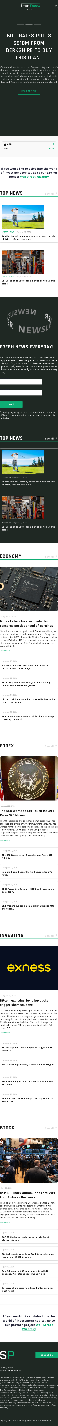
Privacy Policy (7, 1367)
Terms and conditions (10, 1370)
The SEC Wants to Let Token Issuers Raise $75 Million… (27, 813)
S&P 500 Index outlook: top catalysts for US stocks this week (27, 1195)
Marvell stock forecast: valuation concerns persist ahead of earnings (26, 623)
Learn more (5, 650)
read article (29, 86)
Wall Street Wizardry (34, 177)
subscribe (47, 1355)
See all (50, 193)
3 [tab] (37, 24)
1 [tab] (20, 24)
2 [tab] (29, 24)
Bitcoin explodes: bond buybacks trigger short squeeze (24, 1002)
